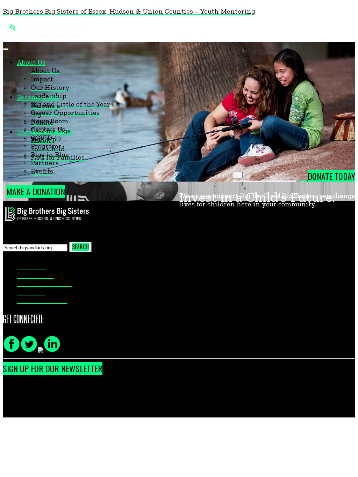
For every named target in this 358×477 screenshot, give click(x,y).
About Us (31, 62)
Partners (45, 163)
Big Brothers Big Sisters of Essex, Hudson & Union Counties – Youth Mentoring (129, 11)
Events (42, 171)
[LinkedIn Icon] (52, 350)
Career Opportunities (65, 112)
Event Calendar (42, 300)
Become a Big (37, 97)
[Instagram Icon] (40, 350)
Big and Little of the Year (70, 104)
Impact (42, 79)
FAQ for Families (58, 157)
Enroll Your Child (44, 132)
